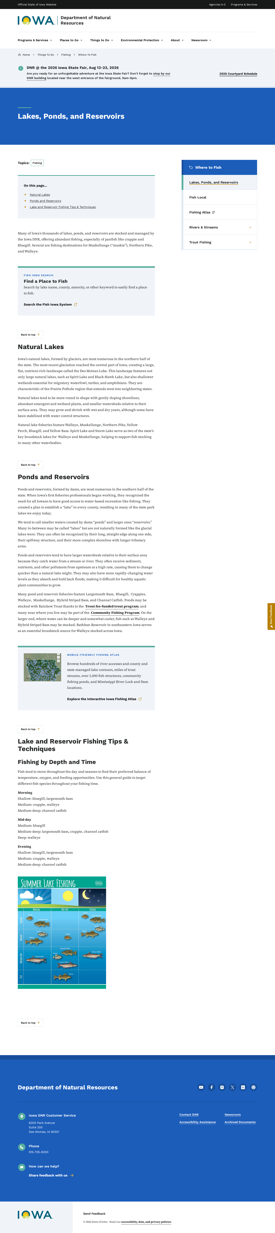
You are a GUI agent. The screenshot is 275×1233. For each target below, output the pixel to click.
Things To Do (45, 54)
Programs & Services (244, 4)
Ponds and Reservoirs (45, 201)
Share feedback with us (48, 1175)
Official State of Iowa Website (37, 4)
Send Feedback (94, 1213)
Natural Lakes (40, 194)
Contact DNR (189, 1114)
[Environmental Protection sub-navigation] (162, 40)
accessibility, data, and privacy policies (146, 1222)
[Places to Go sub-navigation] (81, 40)
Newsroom (233, 1114)
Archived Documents (240, 1122)
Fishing (66, 54)
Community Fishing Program (115, 612)
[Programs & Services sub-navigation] (51, 40)
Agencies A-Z (217, 4)
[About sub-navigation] (182, 40)
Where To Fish (87, 54)
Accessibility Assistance (197, 1122)
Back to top (28, 334)
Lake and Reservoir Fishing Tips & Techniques (63, 207)
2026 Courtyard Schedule (238, 73)
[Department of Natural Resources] (36, 20)
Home (26, 54)
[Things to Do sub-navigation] (112, 40)
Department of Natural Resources (86, 20)
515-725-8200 (38, 1152)
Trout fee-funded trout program (111, 606)
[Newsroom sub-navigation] (210, 40)
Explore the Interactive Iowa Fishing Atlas (101, 699)
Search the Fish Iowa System (48, 304)
